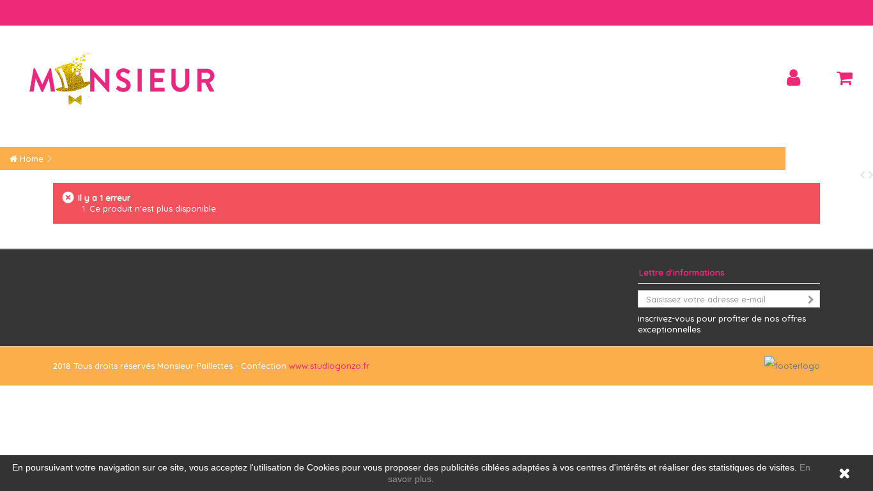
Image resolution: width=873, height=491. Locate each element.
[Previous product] (864, 174)
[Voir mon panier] (844, 78)
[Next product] (871, 174)
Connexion (793, 77)
